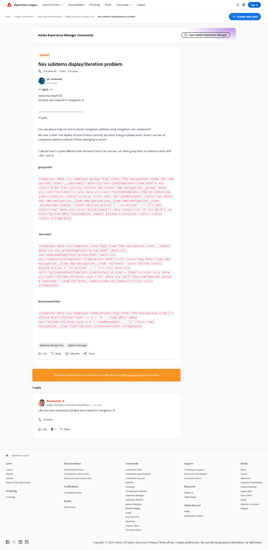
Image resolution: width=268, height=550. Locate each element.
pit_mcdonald (54, 78)
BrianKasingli (54, 400)
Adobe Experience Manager (49, 16)
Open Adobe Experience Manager (208, 35)
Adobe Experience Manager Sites (79, 16)
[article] (105, 415)
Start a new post (130, 375)
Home (8, 16)
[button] (245, 16)
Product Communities (24, 16)
